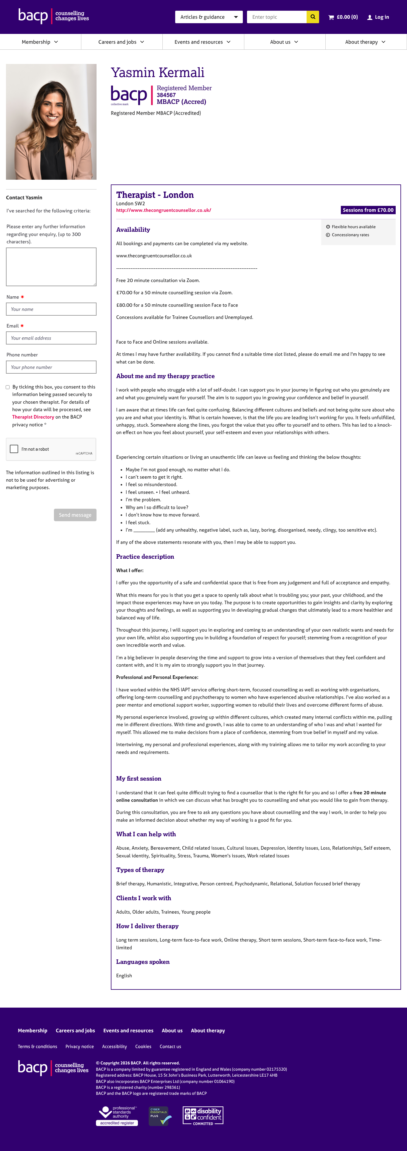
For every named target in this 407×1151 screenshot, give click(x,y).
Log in (382, 17)
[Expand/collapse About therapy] (383, 41)
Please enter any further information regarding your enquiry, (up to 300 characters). (46, 234)
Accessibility (114, 1046)
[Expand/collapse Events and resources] (228, 41)
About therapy (361, 42)
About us (280, 42)
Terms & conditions (37, 1046)
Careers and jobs (117, 42)
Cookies (143, 1046)
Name (13, 297)
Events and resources (199, 42)
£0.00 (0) (347, 17)
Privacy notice (80, 1046)
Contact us (170, 1046)
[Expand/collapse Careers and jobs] (142, 41)
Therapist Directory (33, 417)
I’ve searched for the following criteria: (49, 211)
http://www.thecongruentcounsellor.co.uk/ (163, 210)
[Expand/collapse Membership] (56, 41)
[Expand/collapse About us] (296, 41)
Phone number (22, 355)
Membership (36, 42)
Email (13, 326)
